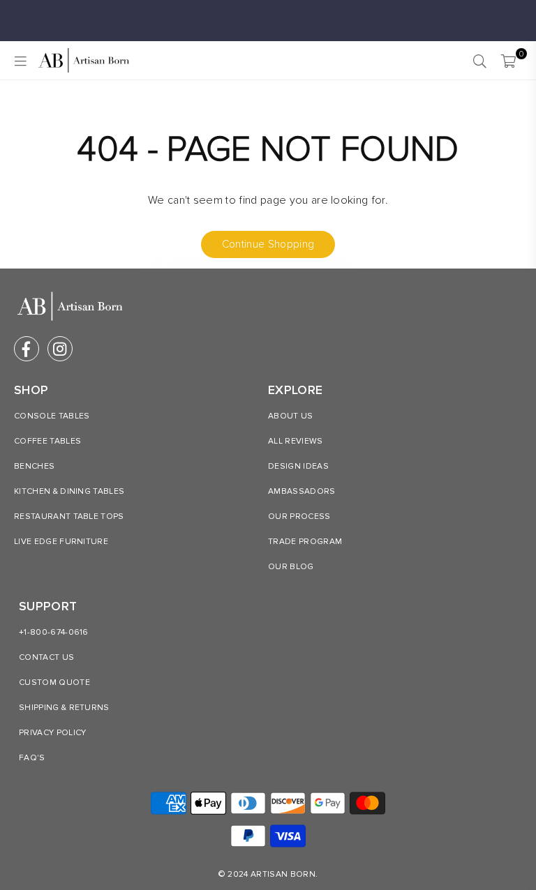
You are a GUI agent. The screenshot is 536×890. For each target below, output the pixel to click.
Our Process (299, 516)
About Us (290, 416)
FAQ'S (32, 758)
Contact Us (46, 657)
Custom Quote (54, 682)
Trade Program (305, 541)
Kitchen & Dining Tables (69, 491)
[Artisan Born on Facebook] (26, 348)
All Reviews (295, 441)
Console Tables (51, 416)
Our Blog (291, 566)
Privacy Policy (52, 732)
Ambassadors (302, 491)
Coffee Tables (47, 441)
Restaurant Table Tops (69, 516)
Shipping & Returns (64, 707)
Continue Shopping (268, 244)
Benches (34, 466)
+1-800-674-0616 (54, 632)
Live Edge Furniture (61, 541)
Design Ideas (298, 466)
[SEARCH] (480, 60)
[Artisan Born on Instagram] (60, 348)
